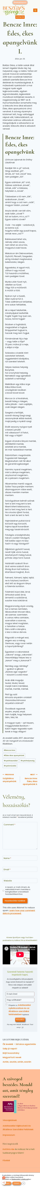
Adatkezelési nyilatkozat (19, 1179)
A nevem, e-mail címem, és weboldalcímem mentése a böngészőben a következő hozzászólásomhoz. (17, 890)
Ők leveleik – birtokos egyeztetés (19, 1044)
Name (7, 858)
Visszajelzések (10, 1120)
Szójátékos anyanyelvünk (9, 778)
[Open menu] (35, 10)
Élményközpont (20, 2)
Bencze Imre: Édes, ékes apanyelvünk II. (30, 779)
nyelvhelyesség (27, 761)
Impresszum (9, 1135)
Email (7, 869)
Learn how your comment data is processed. (19, 912)
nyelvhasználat (11, 761)
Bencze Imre (9, 750)
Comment (9, 824)
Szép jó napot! (10, 1048)
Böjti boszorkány (11, 1053)
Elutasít (16, 1183)
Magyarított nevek (12, 1057)
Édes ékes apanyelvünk (14, 755)
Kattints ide (8, 1149)
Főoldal (6, 1160)
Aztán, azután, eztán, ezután (17, 1061)
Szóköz (20, 17)
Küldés (20, 1020)
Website (8, 880)
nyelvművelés (10, 766)
